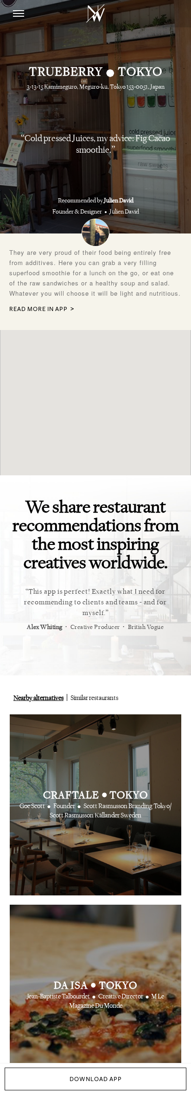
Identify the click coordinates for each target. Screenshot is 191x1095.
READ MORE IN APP (38, 309)
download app (96, 1079)
